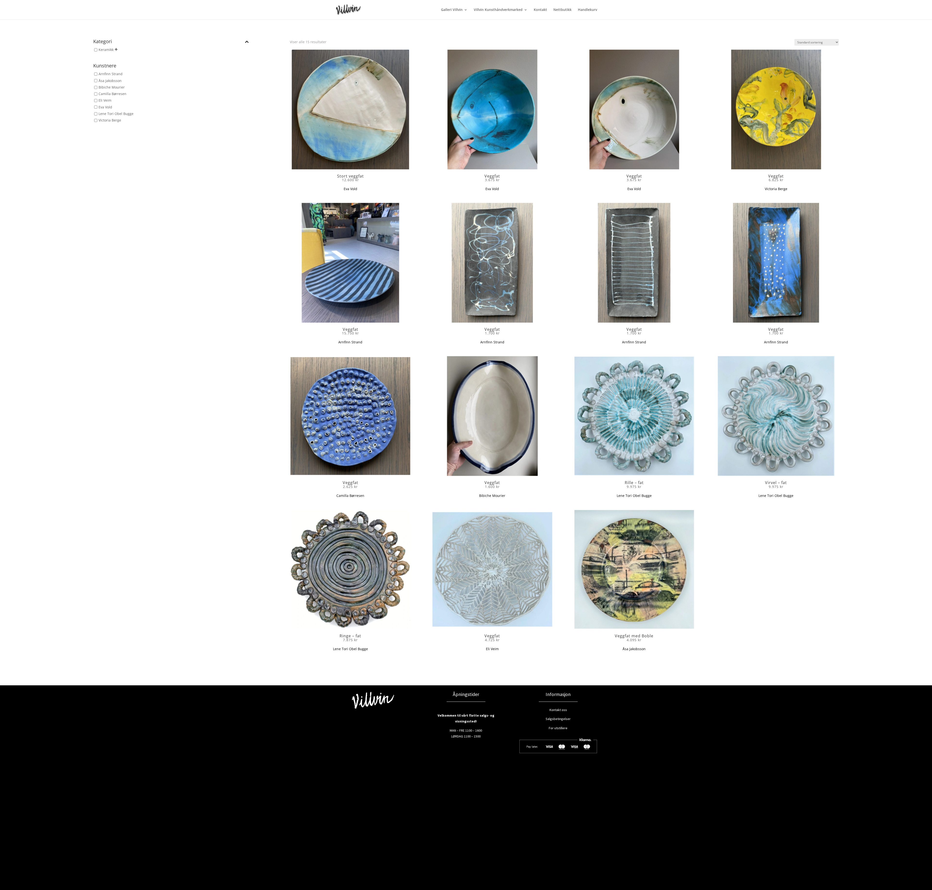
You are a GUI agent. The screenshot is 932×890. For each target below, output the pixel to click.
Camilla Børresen (112, 93)
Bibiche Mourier (112, 87)
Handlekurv (587, 10)
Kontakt (540, 10)
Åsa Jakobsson (110, 80)
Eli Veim (105, 100)
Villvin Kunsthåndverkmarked (498, 10)
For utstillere (558, 728)
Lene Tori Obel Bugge (116, 113)
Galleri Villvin (452, 10)
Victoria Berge (110, 120)
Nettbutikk (562, 10)
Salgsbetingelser (558, 719)
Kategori (102, 42)
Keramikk (106, 49)
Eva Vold (105, 107)
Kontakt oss (558, 710)
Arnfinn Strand (111, 74)
